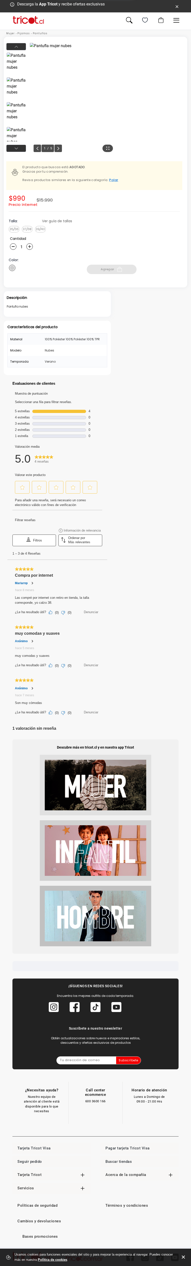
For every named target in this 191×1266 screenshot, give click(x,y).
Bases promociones (40, 1236)
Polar (113, 180)
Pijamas (23, 33)
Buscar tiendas (118, 1161)
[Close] (177, 6)
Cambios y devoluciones (39, 1221)
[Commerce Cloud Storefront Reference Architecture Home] (28, 20)
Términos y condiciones (126, 1205)
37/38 (27, 229)
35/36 (14, 229)
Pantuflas (40, 33)
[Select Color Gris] (12, 268)
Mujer (10, 33)
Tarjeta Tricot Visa (34, 1148)
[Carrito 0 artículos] (160, 20)
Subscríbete (128, 1060)
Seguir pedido (29, 1161)
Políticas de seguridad (37, 1205)
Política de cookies (52, 1260)
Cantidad (18, 238)
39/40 (40, 229)
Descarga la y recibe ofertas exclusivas (61, 4)
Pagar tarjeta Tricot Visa (127, 1148)
